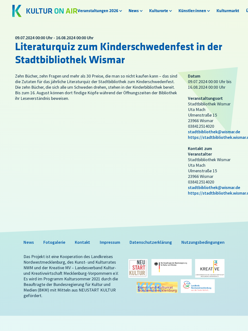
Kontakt (82, 242)
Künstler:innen (192, 11)
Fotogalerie (54, 242)
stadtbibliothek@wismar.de (214, 131)
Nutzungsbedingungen (203, 242)
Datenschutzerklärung (151, 242)
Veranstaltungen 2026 (98, 11)
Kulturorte (158, 11)
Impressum (110, 242)
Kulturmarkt (228, 11)
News (134, 11)
